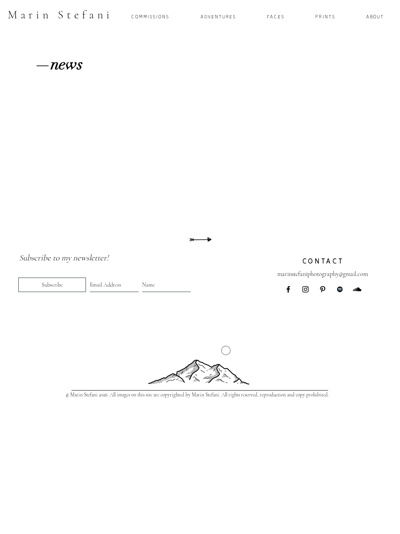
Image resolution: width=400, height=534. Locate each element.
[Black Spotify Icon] (340, 289)
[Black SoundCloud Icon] (357, 289)
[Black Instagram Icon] (305, 289)
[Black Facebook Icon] (288, 289)
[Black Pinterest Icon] (322, 289)
